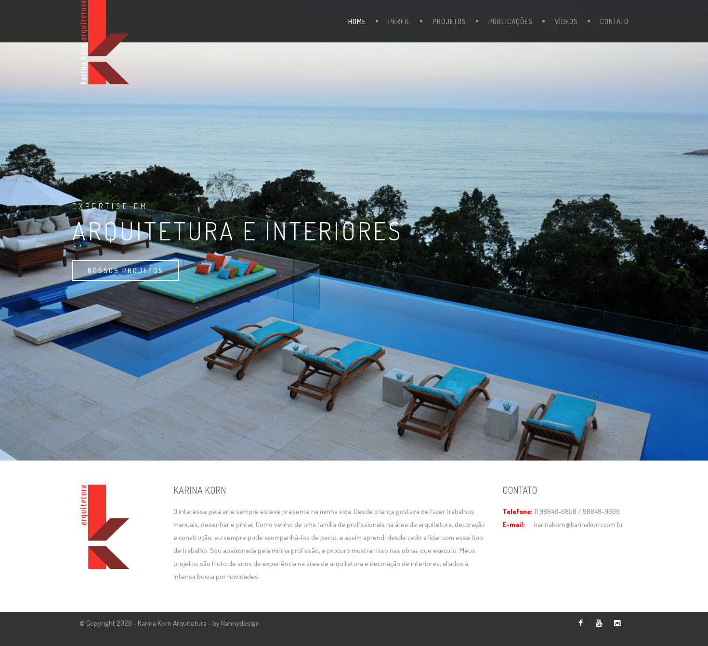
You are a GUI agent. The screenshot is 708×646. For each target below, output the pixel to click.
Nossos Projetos (126, 270)
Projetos (449, 21)
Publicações (510, 21)
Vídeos (566, 21)
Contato (614, 21)
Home (357, 21)
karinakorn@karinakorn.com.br (578, 524)
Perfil (399, 21)
